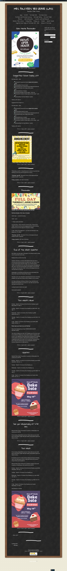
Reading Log (36, 21)
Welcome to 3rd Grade (46, 23)
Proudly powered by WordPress (33, 550)
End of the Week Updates (26, 250)
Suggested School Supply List (26, 75)
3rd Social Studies (48, 17)
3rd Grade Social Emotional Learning (23, 17)
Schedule (43, 21)
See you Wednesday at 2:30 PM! (25, 425)
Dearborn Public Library (18, 21)
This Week (25, 448)
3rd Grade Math (33, 15)
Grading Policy (29, 21)
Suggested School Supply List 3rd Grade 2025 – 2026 (27, 23)
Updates (26, 352)
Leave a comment (31, 68)
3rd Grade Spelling (38, 17)
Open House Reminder (26, 28)
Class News (16, 545)
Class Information (28, 19)
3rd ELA (26, 15)
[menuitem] (1, 0)
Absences (20, 19)
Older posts (15, 535)
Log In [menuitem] (4, 0)
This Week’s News (26, 300)
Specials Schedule (50, 21)
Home (21, 15)
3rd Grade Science (43, 15)
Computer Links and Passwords (42, 19)
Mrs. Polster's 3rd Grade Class (33, 8)
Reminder (26, 190)
